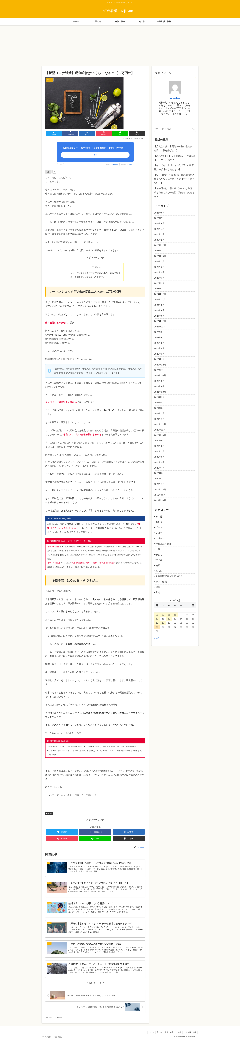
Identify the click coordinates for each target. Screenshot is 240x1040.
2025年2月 (159, 283)
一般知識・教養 (163, 543)
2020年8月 (159, 446)
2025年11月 (160, 250)
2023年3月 (159, 354)
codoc (130, 164)
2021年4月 (159, 402)
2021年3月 (159, 408)
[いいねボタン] (48, 172)
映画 (158, 565)
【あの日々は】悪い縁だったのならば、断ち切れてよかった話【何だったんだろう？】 (174, 192)
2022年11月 (160, 370)
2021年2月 (159, 413)
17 (157, 623)
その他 (159, 516)
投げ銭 (159, 560)
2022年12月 (160, 364)
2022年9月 (159, 381)
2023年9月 (159, 332)
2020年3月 (159, 473)
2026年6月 (159, 223)
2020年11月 (160, 430)
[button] (193, 128)
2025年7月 (159, 261)
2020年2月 (159, 478)
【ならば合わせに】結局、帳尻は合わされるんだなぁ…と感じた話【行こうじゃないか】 (174, 179)
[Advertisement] (120, 45)
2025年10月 (160, 256)
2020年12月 (160, 424)
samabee (115, 164)
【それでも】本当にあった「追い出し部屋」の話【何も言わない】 (174, 167)
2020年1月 (159, 484)
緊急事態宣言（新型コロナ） (170, 576)
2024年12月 (160, 294)
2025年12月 (160, 245)
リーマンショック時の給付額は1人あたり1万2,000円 (96, 273)
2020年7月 (159, 451)
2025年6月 (159, 267)
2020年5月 (159, 462)
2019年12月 (160, 489)
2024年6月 (159, 310)
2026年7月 (159, 218)
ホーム (151, 1032)
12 (169, 618)
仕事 (158, 549)
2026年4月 (159, 229)
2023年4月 (159, 348)
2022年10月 (160, 375)
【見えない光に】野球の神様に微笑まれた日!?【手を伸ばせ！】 (174, 148)
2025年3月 (159, 278)
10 (157, 618)
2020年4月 (159, 468)
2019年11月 (160, 495)
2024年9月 (159, 305)
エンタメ (160, 522)
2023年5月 (159, 343)
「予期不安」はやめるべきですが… (89, 277)
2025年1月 (159, 288)
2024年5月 (159, 316)
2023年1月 (159, 359)
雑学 (158, 587)
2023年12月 (160, 321)
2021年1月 (159, 419)
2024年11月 (160, 299)
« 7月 (156, 638)
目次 (91, 267)
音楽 (158, 592)
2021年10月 (160, 392)
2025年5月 (159, 272)
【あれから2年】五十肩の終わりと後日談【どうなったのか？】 (175, 158)
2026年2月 (159, 240)
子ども (159, 554)
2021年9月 (159, 397)
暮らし (50, 813)
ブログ (159, 533)
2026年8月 (159, 213)
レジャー (160, 538)
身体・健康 (161, 581)
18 (163, 623)
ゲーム (159, 527)
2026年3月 (159, 234)
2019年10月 (160, 500)
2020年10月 (160, 435)
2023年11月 (160, 326)
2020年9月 (159, 440)
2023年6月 (159, 337)
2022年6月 (159, 386)
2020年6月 (159, 457)
